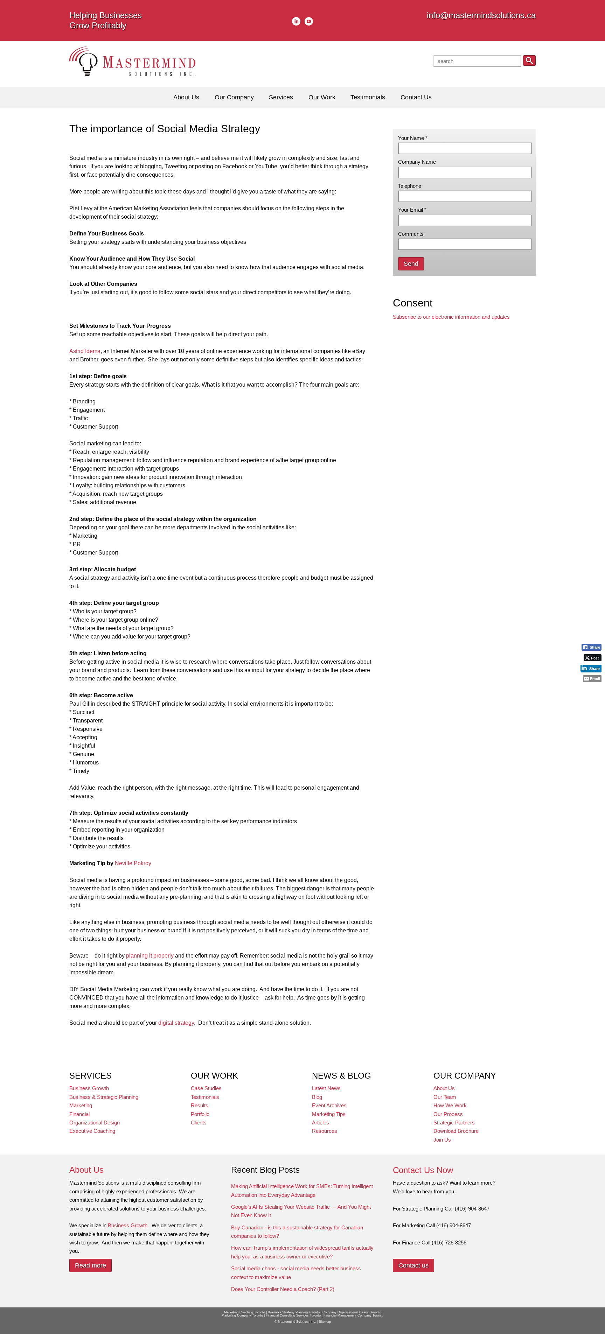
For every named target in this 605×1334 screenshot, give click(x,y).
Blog (317, 1097)
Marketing (80, 1105)
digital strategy (176, 1023)
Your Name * (412, 138)
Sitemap (325, 1322)
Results (199, 1105)
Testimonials (205, 1097)
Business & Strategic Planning (103, 1097)
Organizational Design (94, 1122)
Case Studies (206, 1088)
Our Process (448, 1114)
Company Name (417, 162)
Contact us (413, 1265)
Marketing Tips (329, 1114)
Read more (90, 1265)
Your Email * (412, 210)
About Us (444, 1088)
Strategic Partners (454, 1122)
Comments (411, 234)
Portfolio (200, 1114)
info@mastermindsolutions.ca (481, 15)
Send (411, 263)
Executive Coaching (92, 1131)
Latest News (326, 1088)
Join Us (442, 1140)
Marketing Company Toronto (242, 1315)
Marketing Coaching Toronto (244, 1312)
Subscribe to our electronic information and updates (451, 317)
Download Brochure (456, 1131)
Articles (320, 1122)
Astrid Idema (84, 351)
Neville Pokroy (133, 863)
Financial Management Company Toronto (353, 1315)
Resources (324, 1131)
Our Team (444, 1097)
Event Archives (329, 1105)
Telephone (409, 186)
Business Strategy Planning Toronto (294, 1312)
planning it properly (150, 956)
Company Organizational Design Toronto (351, 1312)
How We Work (450, 1105)
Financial (79, 1114)
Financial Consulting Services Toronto (293, 1315)
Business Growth (89, 1088)
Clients (199, 1122)
